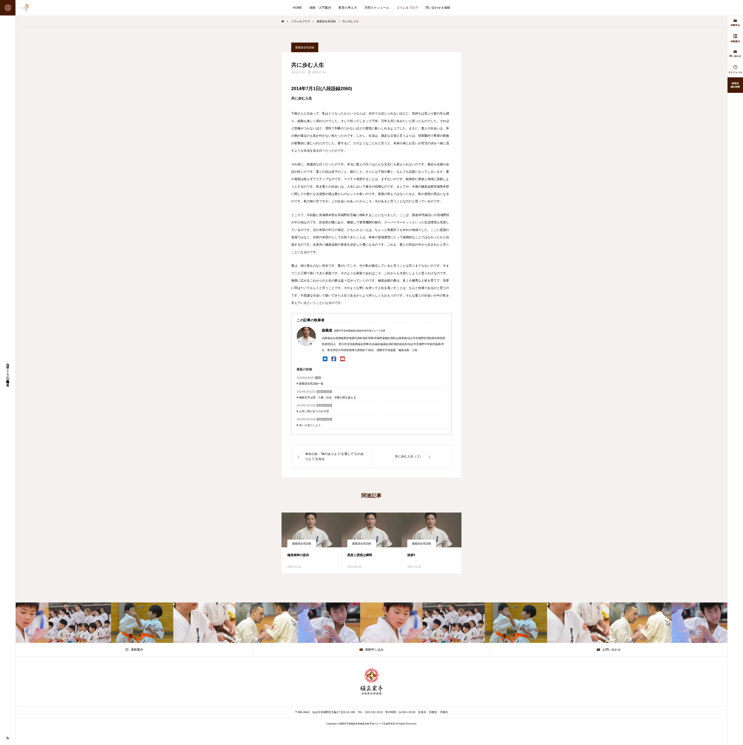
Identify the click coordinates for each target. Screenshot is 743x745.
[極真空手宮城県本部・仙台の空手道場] (17, 7)
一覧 (318, 378)
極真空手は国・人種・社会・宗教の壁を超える (327, 397)
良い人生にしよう (310, 425)
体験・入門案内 (320, 7)
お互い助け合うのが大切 (314, 411)
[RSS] (7, 737)
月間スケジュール (376, 7)
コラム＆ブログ (407, 7)
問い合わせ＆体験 (437, 7)
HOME (297, 7)
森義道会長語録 (304, 47)
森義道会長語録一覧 (311, 383)
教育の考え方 (347, 7)
